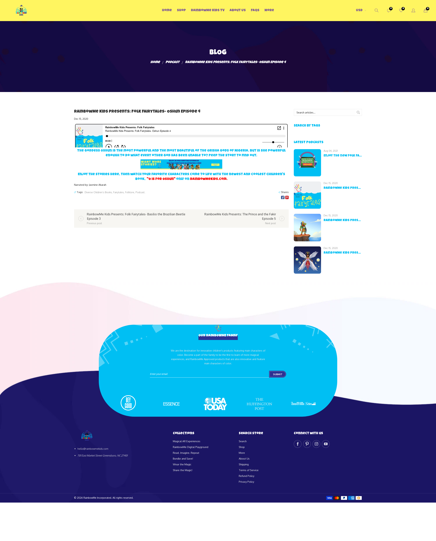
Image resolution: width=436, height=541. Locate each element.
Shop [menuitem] (181, 10)
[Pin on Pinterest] (287, 197)
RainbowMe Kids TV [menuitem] (207, 10)
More (242, 452)
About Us (244, 458)
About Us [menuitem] (238, 10)
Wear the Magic (182, 464)
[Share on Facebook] (282, 197)
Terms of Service (249, 470)
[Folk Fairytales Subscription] (181, 164)
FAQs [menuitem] (255, 10)
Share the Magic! (182, 470)
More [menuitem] (269, 10)
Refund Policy (246, 476)
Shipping (244, 464)
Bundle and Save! (183, 458)
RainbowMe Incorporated (97, 497)
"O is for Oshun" (161, 179)
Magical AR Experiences (186, 441)
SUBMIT (277, 374)
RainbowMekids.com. (209, 179)
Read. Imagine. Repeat (186, 452)
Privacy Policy (246, 481)
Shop (242, 447)
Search (243, 441)
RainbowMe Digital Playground (190, 447)
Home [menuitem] (167, 10)
